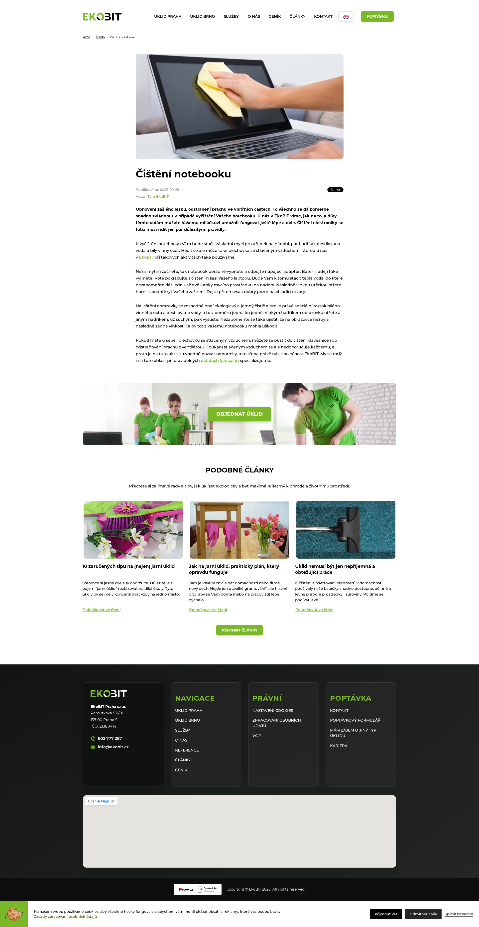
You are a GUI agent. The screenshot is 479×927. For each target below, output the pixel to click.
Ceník (275, 16)
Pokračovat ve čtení (101, 609)
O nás (254, 16)
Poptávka (377, 16)
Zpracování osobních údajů (276, 723)
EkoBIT (146, 257)
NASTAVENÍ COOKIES (272, 710)
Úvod (86, 37)
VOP (256, 735)
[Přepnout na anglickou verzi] (346, 16)
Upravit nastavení (459, 914)
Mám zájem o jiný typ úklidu (353, 733)
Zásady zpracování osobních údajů (65, 916)
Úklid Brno (202, 16)
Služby (231, 16)
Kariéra (339, 745)
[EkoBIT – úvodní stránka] (102, 16)
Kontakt (323, 16)
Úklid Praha (167, 16)
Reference (187, 750)
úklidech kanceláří (220, 360)
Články (297, 16)
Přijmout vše (386, 914)
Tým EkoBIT (158, 196)
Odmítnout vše (423, 914)
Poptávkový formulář (355, 720)
